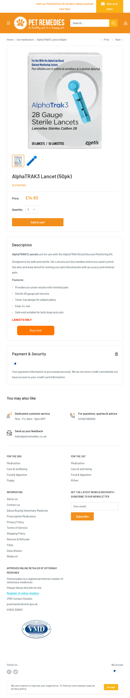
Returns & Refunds (18, 539)
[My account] (125, 23)
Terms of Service (17, 527)
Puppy (10, 480)
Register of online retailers (23, 593)
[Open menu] (8, 23)
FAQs (10, 545)
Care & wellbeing (17, 469)
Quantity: (17, 209)
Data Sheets (14, 550)
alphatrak (19, 185)
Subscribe (82, 516)
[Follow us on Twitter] (15, 671)
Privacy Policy (15, 522)
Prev (106, 39)
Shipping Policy (16, 533)
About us (12, 499)
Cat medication (25, 39)
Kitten (74, 480)
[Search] (113, 23)
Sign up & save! (112, 6)
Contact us (13, 504)
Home (10, 39)
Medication (13, 463)
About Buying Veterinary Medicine (27, 510)
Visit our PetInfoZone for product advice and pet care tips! (64, 6)
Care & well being (81, 469)
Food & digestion (17, 474)
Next (118, 39)
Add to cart (38, 222)
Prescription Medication (21, 516)
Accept (111, 687)
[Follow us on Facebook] (9, 671)
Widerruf (12, 556)
